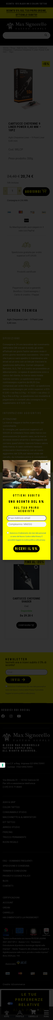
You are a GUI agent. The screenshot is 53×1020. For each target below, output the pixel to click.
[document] (26, 510)
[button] (47, 464)
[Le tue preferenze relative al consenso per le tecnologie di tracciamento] (2, 765)
